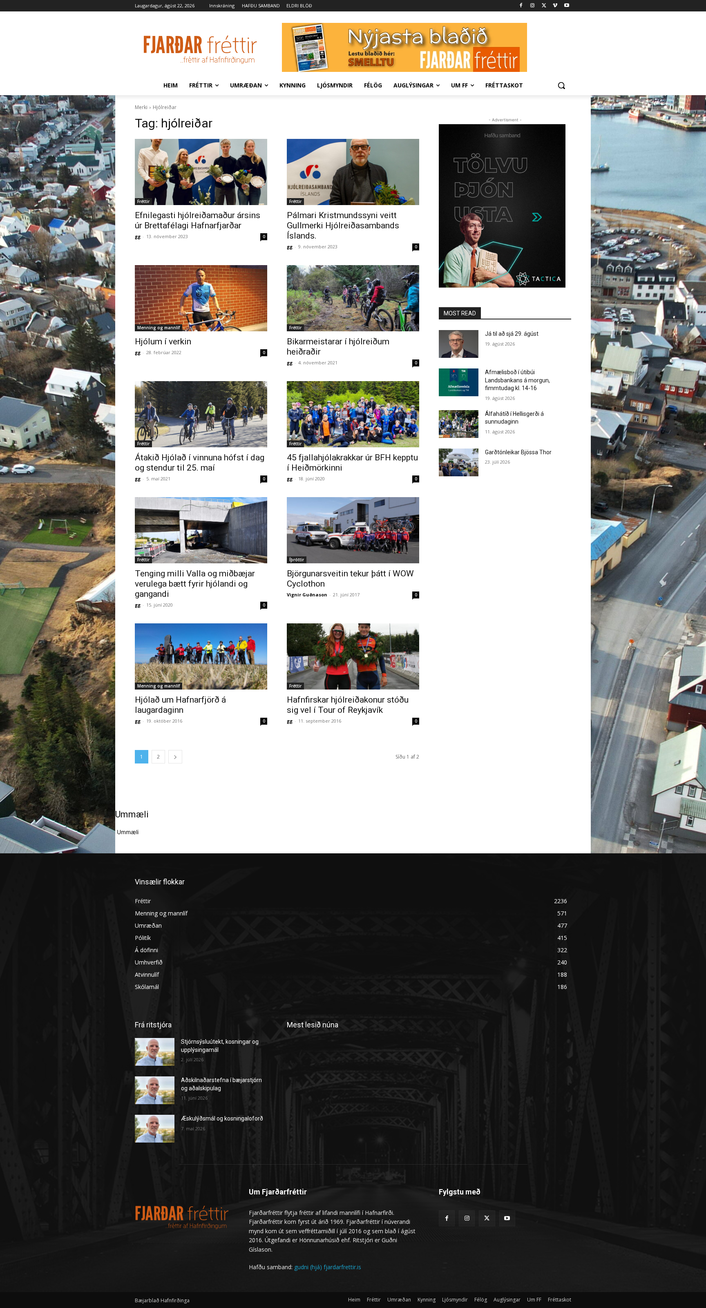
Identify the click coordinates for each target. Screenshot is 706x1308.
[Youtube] (566, 6)
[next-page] (175, 756)
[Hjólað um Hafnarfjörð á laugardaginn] (201, 656)
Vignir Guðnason (307, 595)
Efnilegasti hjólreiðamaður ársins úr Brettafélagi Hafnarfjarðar (197, 220)
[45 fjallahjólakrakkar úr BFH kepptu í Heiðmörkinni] (353, 414)
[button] (561, 85)
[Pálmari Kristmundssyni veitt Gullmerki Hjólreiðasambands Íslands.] (353, 172)
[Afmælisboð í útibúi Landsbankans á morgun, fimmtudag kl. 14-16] (458, 382)
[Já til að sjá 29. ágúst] (458, 344)
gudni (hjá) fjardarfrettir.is (327, 1267)
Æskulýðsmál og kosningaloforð (222, 1118)
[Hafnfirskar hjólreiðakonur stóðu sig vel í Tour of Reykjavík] (353, 656)
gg (138, 236)
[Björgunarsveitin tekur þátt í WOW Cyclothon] (353, 530)
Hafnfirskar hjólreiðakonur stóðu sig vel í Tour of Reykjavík (348, 705)
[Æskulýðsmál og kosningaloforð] (154, 1129)
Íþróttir (296, 559)
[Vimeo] (555, 6)
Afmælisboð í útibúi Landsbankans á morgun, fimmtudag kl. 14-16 (517, 380)
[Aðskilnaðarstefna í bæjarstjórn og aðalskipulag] (154, 1090)
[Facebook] (521, 6)
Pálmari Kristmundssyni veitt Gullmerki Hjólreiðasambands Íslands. (343, 225)
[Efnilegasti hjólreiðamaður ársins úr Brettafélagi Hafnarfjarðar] (201, 172)
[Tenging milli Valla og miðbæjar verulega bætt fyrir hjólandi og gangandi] (201, 530)
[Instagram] (532, 6)
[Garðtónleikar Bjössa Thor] (458, 462)
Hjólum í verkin (163, 341)
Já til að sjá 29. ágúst (511, 333)
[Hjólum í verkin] (201, 298)
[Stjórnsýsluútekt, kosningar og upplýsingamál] (154, 1052)
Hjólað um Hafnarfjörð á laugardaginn (180, 705)
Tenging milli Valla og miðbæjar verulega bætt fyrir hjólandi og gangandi (195, 584)
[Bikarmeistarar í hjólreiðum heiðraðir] (353, 298)
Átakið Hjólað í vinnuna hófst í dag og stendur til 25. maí (199, 463)
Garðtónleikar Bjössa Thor (518, 452)
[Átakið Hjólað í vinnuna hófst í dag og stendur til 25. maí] (201, 414)
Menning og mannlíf (158, 327)
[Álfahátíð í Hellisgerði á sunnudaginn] (458, 424)
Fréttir (143, 201)
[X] (544, 6)
